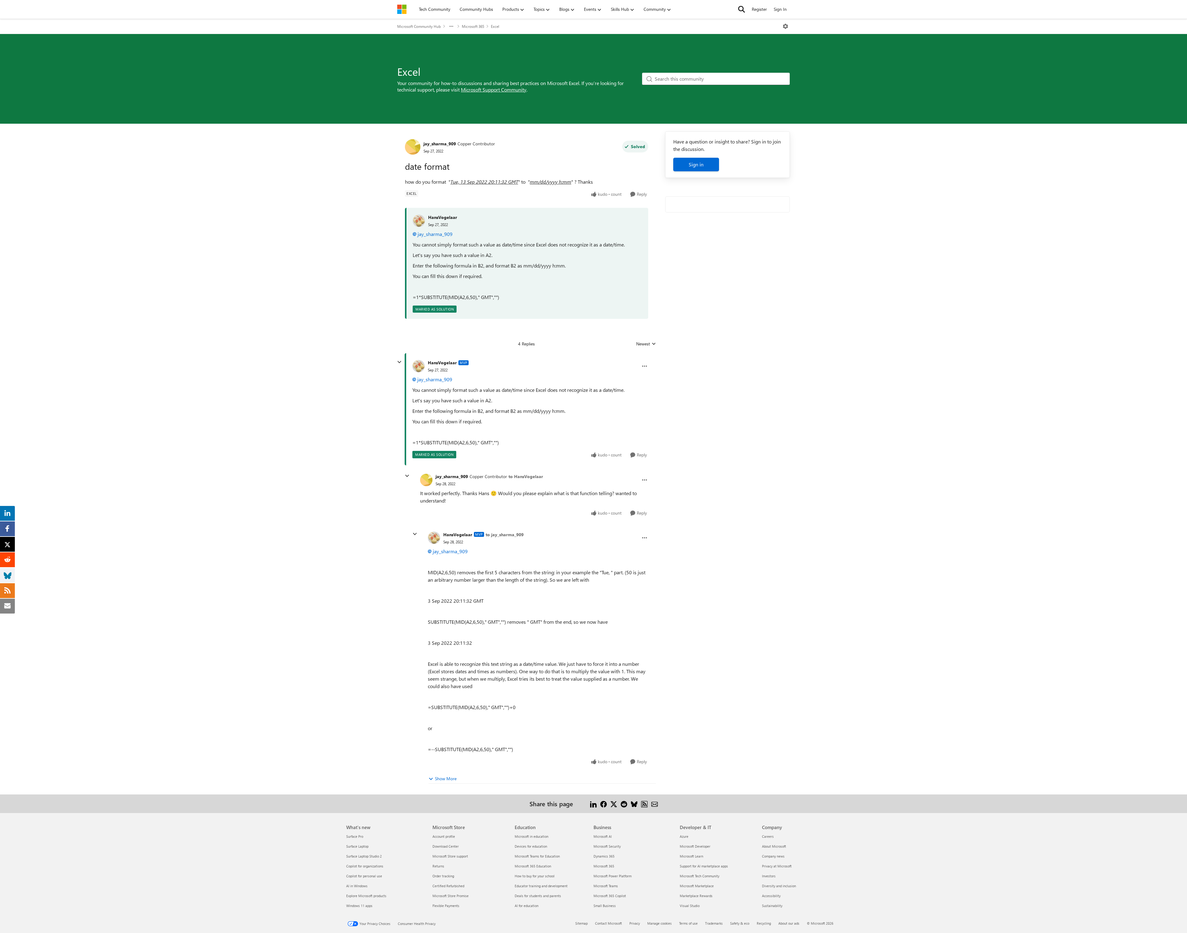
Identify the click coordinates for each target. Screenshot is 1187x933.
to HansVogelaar (525, 476)
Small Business (605, 905)
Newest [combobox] (646, 344)
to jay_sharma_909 (505, 534)
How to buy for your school (535, 876)
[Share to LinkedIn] (593, 803)
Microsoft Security (607, 846)
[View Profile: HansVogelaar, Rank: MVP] (418, 366)
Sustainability (772, 905)
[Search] (741, 9)
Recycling (764, 923)
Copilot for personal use (364, 876)
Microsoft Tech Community (699, 876)
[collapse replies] (399, 362)
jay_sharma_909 (439, 144)
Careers (768, 836)
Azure (684, 836)
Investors (769, 876)
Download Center (445, 846)
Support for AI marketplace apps (704, 866)
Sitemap (581, 923)
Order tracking (443, 876)
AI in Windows (357, 886)
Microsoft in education (531, 836)
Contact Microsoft (608, 923)
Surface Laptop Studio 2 (364, 856)
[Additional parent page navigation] (451, 26)
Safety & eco (739, 923)
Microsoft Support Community (493, 89)
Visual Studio (690, 905)
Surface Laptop (357, 846)
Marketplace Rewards (696, 895)
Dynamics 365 (604, 856)
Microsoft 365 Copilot (610, 895)
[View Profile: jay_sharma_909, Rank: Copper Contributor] (412, 147)
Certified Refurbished (448, 886)
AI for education (526, 905)
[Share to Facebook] (603, 803)
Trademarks (714, 923)
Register (759, 9)
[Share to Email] (654, 803)
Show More (446, 778)
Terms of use (688, 923)
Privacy (634, 923)
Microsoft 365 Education (533, 866)
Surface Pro (354, 836)
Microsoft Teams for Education (537, 856)
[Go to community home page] (401, 9)
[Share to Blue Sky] (634, 803)
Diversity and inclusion (779, 886)
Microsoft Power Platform (613, 876)
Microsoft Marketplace (697, 886)
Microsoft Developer (695, 846)
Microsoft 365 (473, 26)
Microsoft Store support (450, 856)
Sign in (696, 164)
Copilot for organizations (364, 866)
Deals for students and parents (538, 895)
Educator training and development (541, 886)
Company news (773, 856)
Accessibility (771, 895)
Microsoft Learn (691, 856)
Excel (495, 26)
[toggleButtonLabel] (785, 26)
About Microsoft (774, 846)
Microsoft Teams (606, 886)
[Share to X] (614, 803)
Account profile (443, 836)
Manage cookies (659, 923)
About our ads (788, 923)
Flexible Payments (445, 905)
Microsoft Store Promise (450, 895)
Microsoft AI (603, 836)
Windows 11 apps (359, 905)
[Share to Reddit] (624, 803)
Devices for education (531, 846)
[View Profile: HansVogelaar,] (419, 221)
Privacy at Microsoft (777, 866)
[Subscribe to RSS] (644, 803)
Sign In (780, 9)
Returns (438, 866)
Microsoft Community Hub (419, 26)
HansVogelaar (442, 217)
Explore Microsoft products (366, 895)
